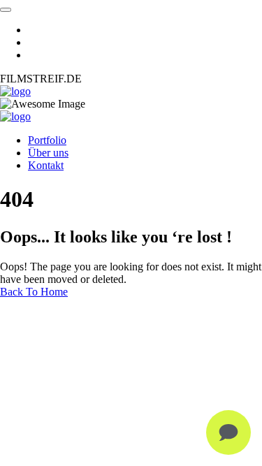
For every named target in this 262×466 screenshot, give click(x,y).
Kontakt (46, 165)
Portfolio (47, 140)
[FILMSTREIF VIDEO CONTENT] (15, 91)
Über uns (48, 153)
